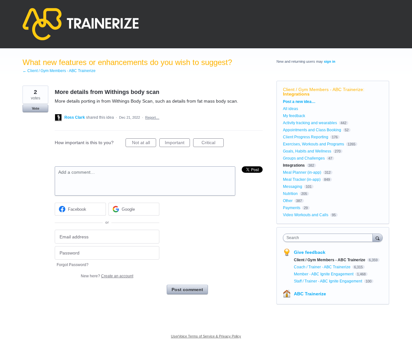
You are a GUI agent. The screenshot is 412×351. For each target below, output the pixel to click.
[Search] (377, 238)
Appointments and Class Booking (312, 130)
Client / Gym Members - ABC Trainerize (323, 89)
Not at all (144, 143)
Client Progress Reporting (305, 137)
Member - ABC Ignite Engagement (324, 274)
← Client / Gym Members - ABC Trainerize (59, 71)
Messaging (292, 186)
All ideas (290, 108)
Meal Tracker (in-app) (302, 179)
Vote (35, 108)
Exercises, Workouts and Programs (313, 144)
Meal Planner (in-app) (302, 172)
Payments (291, 208)
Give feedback (309, 252)
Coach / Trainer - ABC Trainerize (322, 267)
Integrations (296, 94)
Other (288, 201)
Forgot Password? (73, 265)
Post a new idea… (299, 101)
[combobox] (329, 238)
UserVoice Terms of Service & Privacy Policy (206, 336)
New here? (107, 276)
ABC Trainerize (310, 293)
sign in (329, 61)
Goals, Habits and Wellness (307, 151)
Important (177, 143)
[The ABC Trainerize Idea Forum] (81, 24)
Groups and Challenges (304, 158)
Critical (212, 143)
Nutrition (290, 193)
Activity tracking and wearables (310, 123)
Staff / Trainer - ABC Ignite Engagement (328, 281)
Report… (152, 117)
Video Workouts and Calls (305, 215)
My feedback (294, 116)
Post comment (187, 289)
